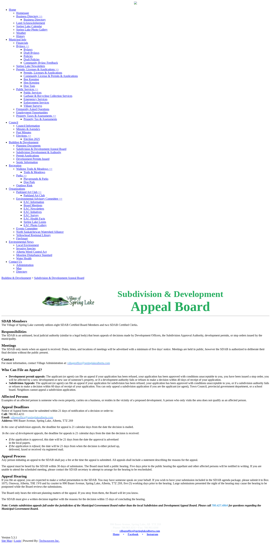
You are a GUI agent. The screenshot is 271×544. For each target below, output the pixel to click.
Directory (21, 271)
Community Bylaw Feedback (41, 62)
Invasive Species (26, 248)
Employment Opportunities (32, 112)
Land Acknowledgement (30, 23)
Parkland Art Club (28, 192)
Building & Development (16, 277)
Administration (25, 265)
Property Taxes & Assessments (36, 115)
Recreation (15, 165)
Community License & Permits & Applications (51, 76)
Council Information (28, 125)
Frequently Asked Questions (32, 109)
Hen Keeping (31, 82)
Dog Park (29, 182)
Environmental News (21, 241)
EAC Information (34, 202)
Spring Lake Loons (35, 221)
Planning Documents (28, 145)
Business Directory (29, 16)
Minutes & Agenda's (28, 129)
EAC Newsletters (34, 208)
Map (19, 268)
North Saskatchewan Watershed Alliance (40, 231)
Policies (28, 56)
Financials (22, 42)
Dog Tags (29, 86)
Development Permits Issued (32, 158)
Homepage (22, 13)
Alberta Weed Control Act (31, 251)
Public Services (27, 89)
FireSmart (22, 238)
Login (17, 540)
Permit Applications (27, 155)
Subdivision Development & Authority (38, 152)
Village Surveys (33, 105)
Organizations (17, 188)
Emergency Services (35, 99)
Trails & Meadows (34, 172)
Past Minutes (23, 132)
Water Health (24, 258)
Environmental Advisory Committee (39, 198)
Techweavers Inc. (49, 540)
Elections (23, 135)
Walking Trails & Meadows (34, 168)
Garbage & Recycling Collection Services (48, 95)
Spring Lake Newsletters (30, 66)
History (20, 36)
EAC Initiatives (33, 212)
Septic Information (27, 162)
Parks (21, 175)
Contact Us (15, 261)
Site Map (6, 540)
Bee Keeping (31, 79)
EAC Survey (31, 215)
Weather (21, 32)
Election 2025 (32, 139)
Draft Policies (31, 59)
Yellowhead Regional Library (33, 235)
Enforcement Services (36, 102)
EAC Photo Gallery (35, 225)
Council (13, 122)
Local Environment (27, 245)
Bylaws (22, 46)
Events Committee (27, 228)
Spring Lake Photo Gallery (32, 29)
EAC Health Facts (34, 218)
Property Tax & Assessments (40, 119)
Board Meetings (33, 205)
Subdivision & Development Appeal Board (41, 149)
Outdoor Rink (24, 185)
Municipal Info (17, 39)
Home (12, 9)
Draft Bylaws (31, 52)
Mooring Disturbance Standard (34, 255)
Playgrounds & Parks (36, 178)
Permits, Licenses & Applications (37, 69)
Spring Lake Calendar (29, 26)
